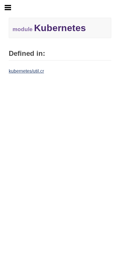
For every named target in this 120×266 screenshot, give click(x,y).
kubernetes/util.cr (26, 71)
